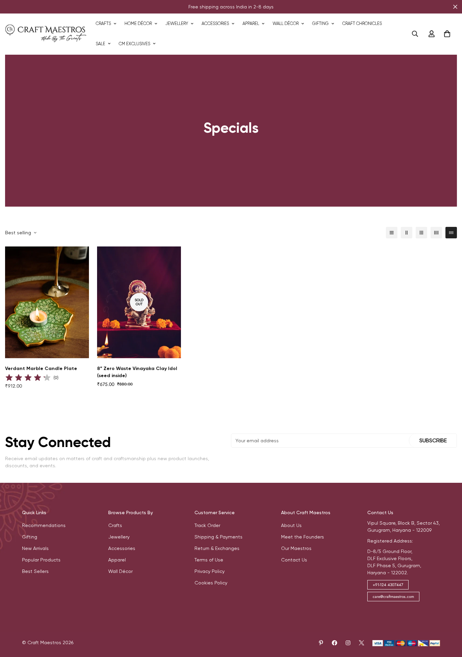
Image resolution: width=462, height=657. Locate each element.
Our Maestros (296, 548)
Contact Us (294, 559)
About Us (291, 525)
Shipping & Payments (218, 537)
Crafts (103, 23)
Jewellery (176, 23)
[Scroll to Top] (449, 620)
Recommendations (44, 525)
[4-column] (436, 232)
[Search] (415, 33)
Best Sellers (35, 571)
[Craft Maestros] (45, 33)
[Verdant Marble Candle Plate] (47, 302)
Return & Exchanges (216, 548)
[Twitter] (361, 643)
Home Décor (138, 23)
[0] (447, 34)
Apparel (250, 23)
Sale (100, 43)
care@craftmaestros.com (393, 596)
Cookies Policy (210, 582)
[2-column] (406, 232)
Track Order (207, 525)
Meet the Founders (302, 537)
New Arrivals (35, 548)
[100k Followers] (348, 643)
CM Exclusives (134, 43)
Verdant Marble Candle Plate (41, 368)
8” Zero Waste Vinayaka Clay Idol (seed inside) (137, 372)
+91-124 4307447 (388, 584)
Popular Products (41, 559)
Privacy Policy (209, 571)
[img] (28, 378)
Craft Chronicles (362, 23)
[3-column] (421, 232)
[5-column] (451, 232)
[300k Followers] (334, 643)
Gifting (320, 23)
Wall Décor (286, 23)
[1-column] (391, 232)
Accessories (215, 23)
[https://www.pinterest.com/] (321, 643)
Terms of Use (208, 559)
